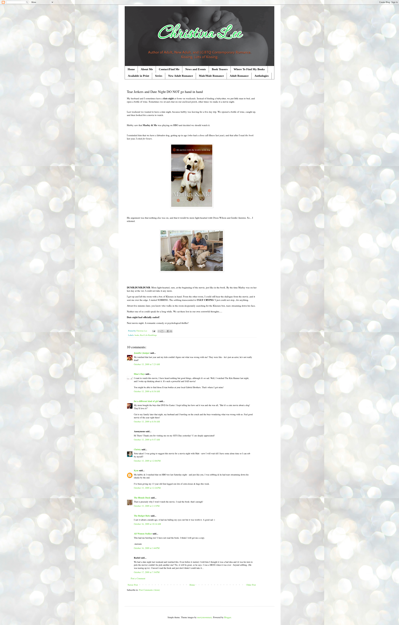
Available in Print (138, 75)
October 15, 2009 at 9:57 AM (147, 439)
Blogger (227, 617)
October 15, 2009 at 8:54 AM (147, 391)
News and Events (195, 69)
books (137, 335)
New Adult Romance (180, 75)
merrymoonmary (204, 617)
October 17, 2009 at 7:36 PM (146, 572)
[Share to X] (165, 331)
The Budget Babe (142, 515)
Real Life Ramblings (148, 335)
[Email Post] (153, 330)
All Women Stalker (143, 533)
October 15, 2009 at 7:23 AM (147, 364)
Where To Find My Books (249, 69)
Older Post (251, 584)
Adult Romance (239, 75)
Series (158, 75)
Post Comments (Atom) (149, 589)
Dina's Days (139, 374)
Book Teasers (220, 69)
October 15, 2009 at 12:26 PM (147, 487)
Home (131, 69)
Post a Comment (138, 578)
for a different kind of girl (146, 401)
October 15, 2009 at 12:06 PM (147, 460)
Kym (136, 470)
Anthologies (262, 75)
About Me (147, 69)
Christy (137, 449)
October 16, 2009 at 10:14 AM (147, 523)
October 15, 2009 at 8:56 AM (147, 421)
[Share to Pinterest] (171, 331)
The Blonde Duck (142, 497)
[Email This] (159, 331)
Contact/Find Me (169, 69)
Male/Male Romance (211, 75)
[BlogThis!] (162, 331)
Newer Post (133, 584)
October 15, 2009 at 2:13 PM (146, 505)
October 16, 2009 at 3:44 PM (146, 548)
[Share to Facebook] (168, 331)
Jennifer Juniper (142, 353)
